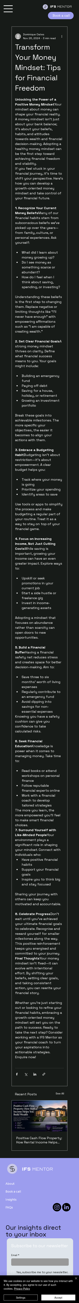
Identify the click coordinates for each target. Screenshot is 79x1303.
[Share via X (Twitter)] (26, 1074)
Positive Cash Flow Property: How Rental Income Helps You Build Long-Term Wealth (39, 1140)
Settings (20, 1297)
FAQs (9, 1207)
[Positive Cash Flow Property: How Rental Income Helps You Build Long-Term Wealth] (39, 1116)
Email (15, 1255)
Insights (11, 1199)
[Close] (73, 1280)
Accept (58, 1297)
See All (60, 1093)
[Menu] (8, 8)
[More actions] (62, 36)
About (10, 1183)
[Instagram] (57, 1207)
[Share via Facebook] (17, 1074)
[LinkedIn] (66, 1207)
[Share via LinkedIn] (35, 1074)
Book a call (13, 1191)
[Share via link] (44, 1074)
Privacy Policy (22, 1288)
